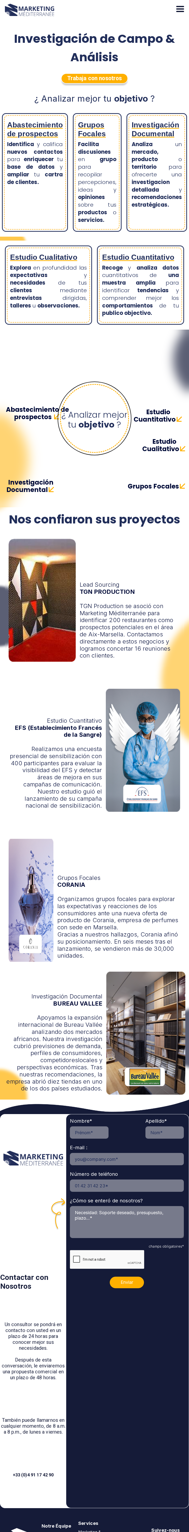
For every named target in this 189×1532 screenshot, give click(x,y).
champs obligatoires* (166, 1246)
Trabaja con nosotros (94, 78)
